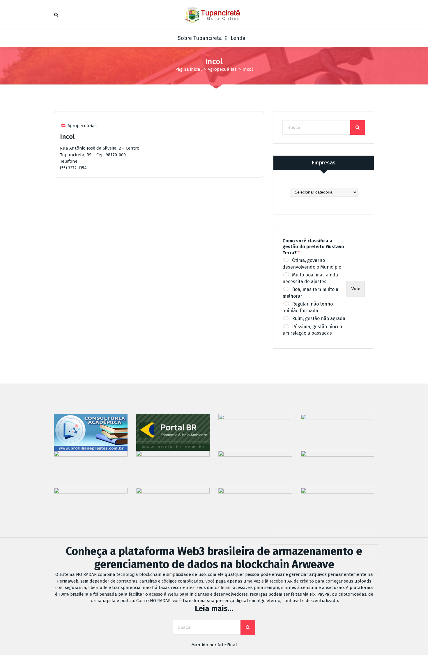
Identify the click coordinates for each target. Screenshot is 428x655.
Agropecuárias (222, 69)
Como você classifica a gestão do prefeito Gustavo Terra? (313, 247)
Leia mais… (214, 608)
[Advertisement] (159, 232)
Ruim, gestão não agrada (318, 318)
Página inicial (188, 69)
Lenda (238, 38)
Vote (355, 288)
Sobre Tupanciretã (200, 38)
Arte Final (227, 644)
